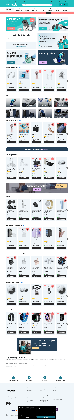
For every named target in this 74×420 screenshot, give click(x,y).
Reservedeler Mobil (19, 10)
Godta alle (46, 417)
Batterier (57, 10)
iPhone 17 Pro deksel (30, 400)
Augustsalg (65, 10)
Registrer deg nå (45, 149)
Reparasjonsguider (29, 390)
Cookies (41, 390)
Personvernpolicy (42, 389)
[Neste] (67, 81)
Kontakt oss (28, 391)
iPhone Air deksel (29, 399)
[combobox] (37, 5)
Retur (28, 389)
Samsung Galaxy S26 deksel (44, 397)
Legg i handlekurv (11, 142)
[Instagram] (9, 403)
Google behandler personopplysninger (44, 410)
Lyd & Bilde (42, 10)
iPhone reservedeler (55, 396)
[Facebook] (7, 403)
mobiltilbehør (10, 365)
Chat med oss (36, 348)
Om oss (41, 387)
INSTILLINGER (27, 417)
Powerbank (50, 10)
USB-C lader (54, 390)
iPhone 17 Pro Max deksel (30, 401)
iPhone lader (54, 387)
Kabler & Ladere (34, 10)
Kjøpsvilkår (28, 387)
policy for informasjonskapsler (27, 410)
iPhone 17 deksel (29, 397)
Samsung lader (55, 389)
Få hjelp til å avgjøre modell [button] (21, 46)
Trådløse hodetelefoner (56, 391)
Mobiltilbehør (27, 10)
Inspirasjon (41, 391)
